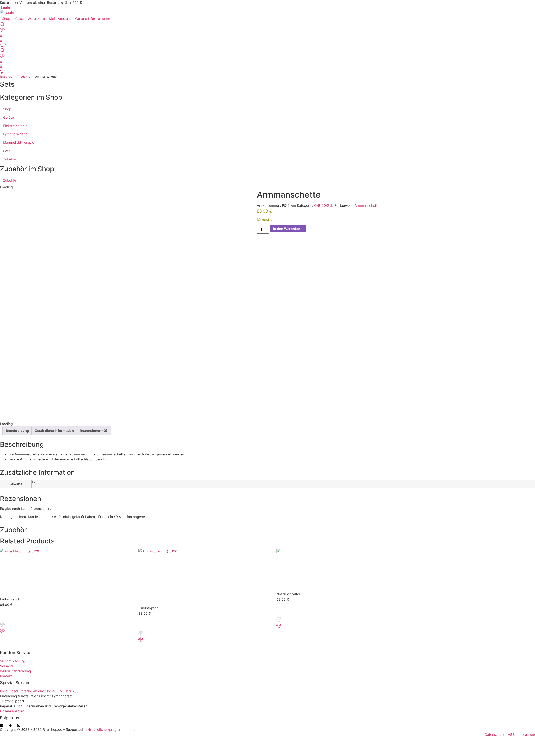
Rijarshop (6, 76)
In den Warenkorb (287, 229)
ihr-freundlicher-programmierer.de (110, 729)
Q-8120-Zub (323, 205)
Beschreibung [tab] (17, 431)
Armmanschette (366, 205)
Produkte (24, 76)
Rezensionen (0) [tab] (93, 431)
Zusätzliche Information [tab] (54, 431)
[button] (95, 18)
